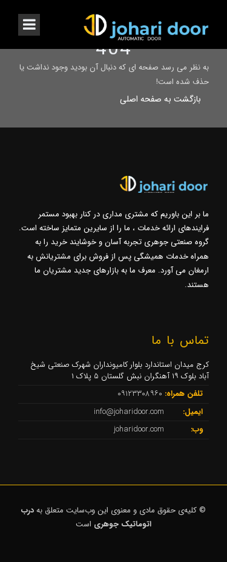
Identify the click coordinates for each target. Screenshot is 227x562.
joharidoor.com (140, 429)
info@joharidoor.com (130, 411)
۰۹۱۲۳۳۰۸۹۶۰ (141, 393)
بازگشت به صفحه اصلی (160, 99)
